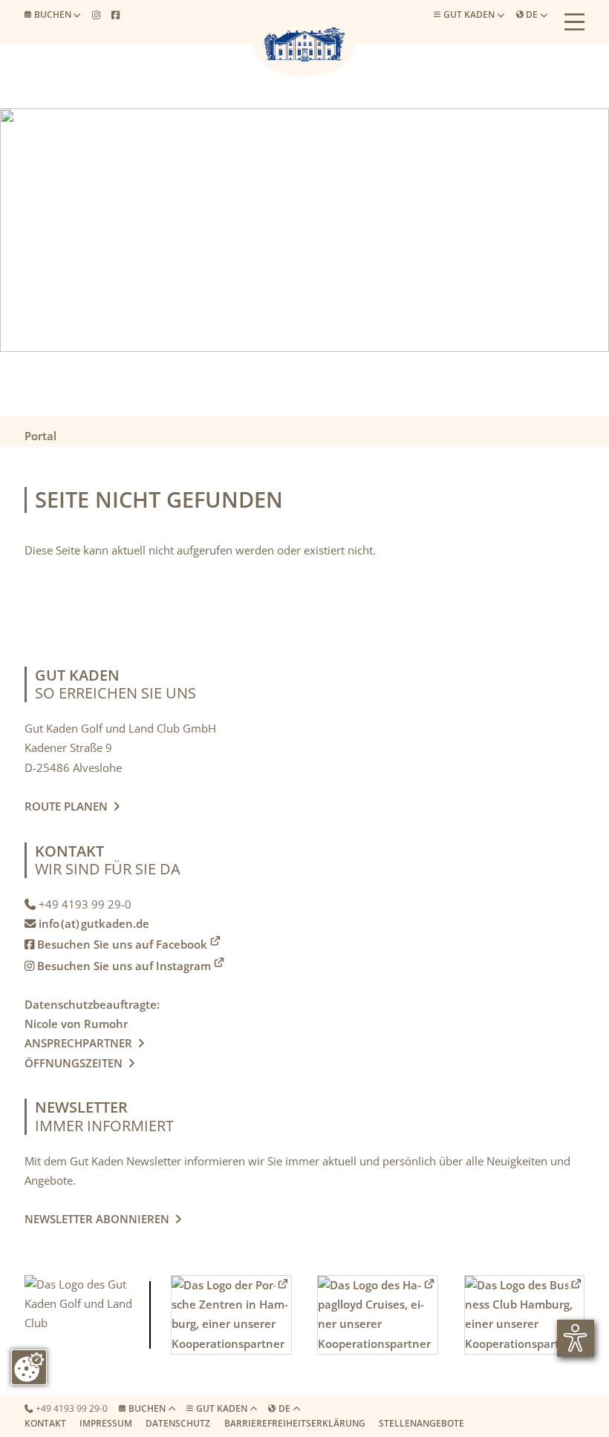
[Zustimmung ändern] (29, 1367)
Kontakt (45, 1423)
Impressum (105, 1423)
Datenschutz (178, 1423)
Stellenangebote (421, 1423)
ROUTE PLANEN (69, 806)
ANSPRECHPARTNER (84, 1043)
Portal (40, 436)
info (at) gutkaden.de (94, 924)
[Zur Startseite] (304, 44)
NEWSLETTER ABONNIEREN (100, 1219)
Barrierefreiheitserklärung (294, 1423)
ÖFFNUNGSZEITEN (76, 1063)
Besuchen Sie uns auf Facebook (116, 944)
